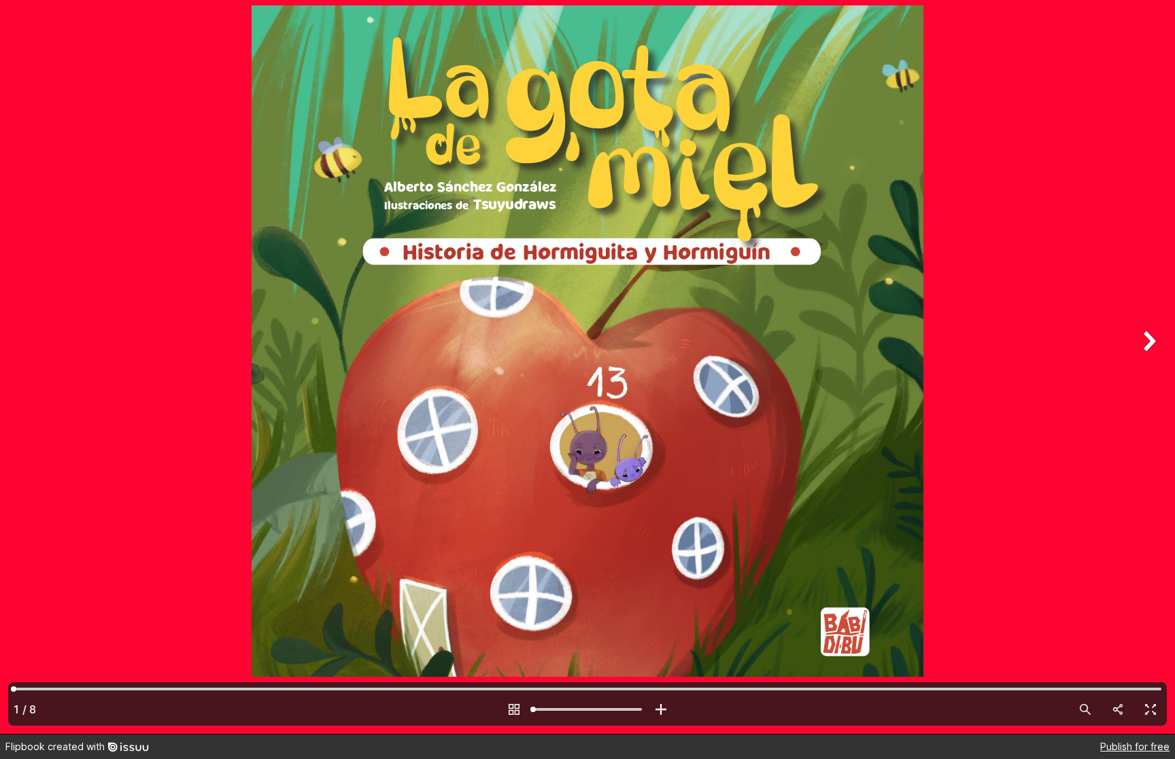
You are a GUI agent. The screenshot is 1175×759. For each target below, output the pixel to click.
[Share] (1117, 709)
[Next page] (1148, 367)
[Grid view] (514, 709)
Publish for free (1135, 746)
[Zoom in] (661, 709)
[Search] (1085, 709)
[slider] (587, 709)
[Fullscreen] (1150, 709)
